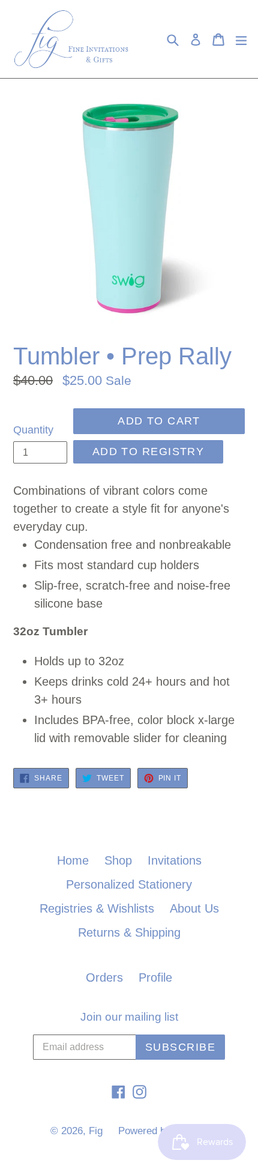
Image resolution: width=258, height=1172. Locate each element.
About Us (194, 908)
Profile (155, 977)
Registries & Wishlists (97, 908)
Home (73, 860)
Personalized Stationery (129, 884)
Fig (96, 1131)
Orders (104, 977)
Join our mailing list (129, 1016)
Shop (118, 860)
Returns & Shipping (129, 932)
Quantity (33, 430)
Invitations (175, 860)
